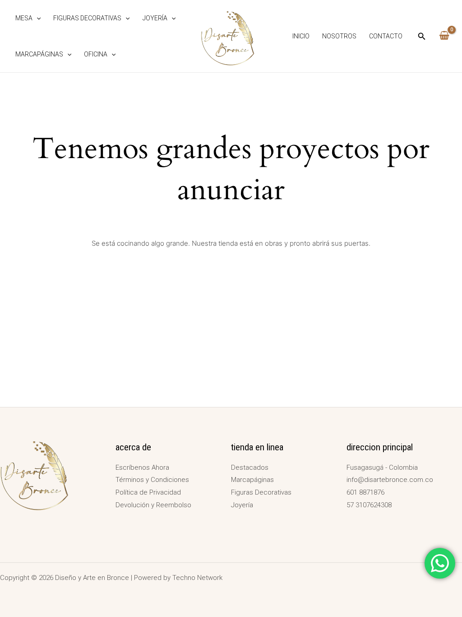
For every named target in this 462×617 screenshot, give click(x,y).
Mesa (23, 18)
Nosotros (339, 36)
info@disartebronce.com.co (389, 480)
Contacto (385, 36)
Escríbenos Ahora (142, 467)
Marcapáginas (39, 54)
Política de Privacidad (148, 492)
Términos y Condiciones (152, 480)
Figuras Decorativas (87, 18)
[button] (36, 18)
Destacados (249, 467)
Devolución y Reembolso (153, 505)
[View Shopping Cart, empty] (444, 36)
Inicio (301, 36)
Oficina (95, 54)
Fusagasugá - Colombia (382, 467)
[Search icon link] (422, 37)
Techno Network (197, 578)
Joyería (155, 18)
